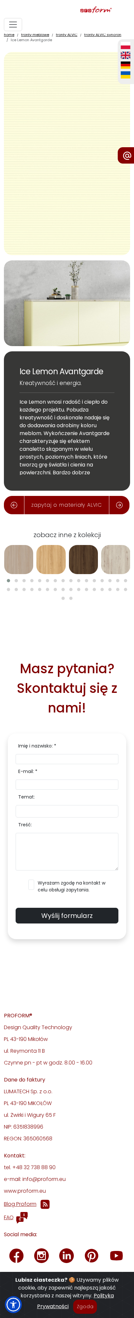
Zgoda (85, 1306)
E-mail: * (27, 771)
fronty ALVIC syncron (102, 34)
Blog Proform (20, 1204)
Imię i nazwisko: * (37, 746)
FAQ (9, 1217)
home (9, 34)
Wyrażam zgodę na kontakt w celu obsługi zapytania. (71, 886)
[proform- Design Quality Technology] (65, 10)
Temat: (26, 797)
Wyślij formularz (67, 915)
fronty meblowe (35, 34)
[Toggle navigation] (13, 24)
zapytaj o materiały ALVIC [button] (66, 505)
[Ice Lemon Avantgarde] (67, 153)
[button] (8, 580)
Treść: (25, 824)
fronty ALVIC (66, 34)
